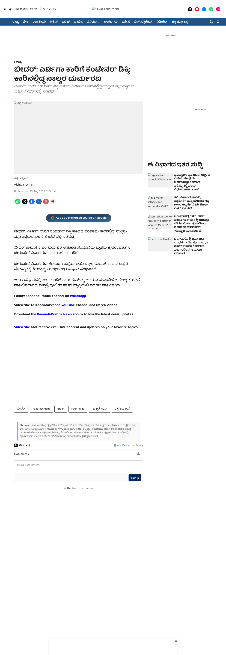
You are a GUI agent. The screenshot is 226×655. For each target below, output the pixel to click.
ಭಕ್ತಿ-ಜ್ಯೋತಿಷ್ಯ (180, 22)
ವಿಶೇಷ (126, 22)
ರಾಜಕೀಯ (39, 22)
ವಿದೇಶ (66, 22)
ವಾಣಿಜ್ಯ (78, 22)
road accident (41, 409)
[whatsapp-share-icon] (17, 203)
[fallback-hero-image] (160, 180)
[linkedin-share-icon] (39, 203)
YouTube (68, 305)
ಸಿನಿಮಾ (92, 22)
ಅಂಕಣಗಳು (111, 22)
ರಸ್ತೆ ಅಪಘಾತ (122, 409)
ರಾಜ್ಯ (15, 22)
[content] (75, 305)
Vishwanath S (23, 185)
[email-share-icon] (46, 203)
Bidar (60, 409)
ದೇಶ (25, 22)
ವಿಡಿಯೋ (161, 22)
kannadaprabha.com (34, 429)
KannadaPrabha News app (58, 314)
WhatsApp (78, 296)
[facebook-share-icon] (32, 203)
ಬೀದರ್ (21, 409)
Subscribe (50, 9)
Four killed (77, 409)
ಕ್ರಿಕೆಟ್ (54, 22)
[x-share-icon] (25, 203)
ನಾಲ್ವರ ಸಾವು (99, 409)
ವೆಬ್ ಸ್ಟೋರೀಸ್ (143, 22)
